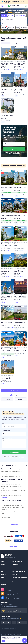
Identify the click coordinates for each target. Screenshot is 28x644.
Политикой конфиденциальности (13, 153)
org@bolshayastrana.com (12, 606)
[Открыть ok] (14, 622)
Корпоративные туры (17, 561)
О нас (2, 567)
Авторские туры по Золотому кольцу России (11, 471)
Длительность (24, 27)
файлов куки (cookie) (14, 638)
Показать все (4, 497)
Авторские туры (21, 15)
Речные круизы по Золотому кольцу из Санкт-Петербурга (12, 487)
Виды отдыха (11, 27)
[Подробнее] (13, 594)
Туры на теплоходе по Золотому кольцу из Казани (13, 490)
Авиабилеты (15, 564)
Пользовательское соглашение (8, 628)
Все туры (4, 27)
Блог (2, 571)
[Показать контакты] (26, 6)
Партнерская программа (18, 567)
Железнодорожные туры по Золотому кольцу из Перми (12, 512)
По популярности (6, 43)
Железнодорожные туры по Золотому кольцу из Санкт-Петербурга (12, 516)
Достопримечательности (18, 581)
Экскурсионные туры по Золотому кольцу (11, 476)
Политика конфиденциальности (8, 630)
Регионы (3, 564)
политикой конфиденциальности (16, 457)
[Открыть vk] (8, 622)
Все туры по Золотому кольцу (9, 465)
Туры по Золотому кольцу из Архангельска (11, 495)
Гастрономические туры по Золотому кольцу (11, 505)
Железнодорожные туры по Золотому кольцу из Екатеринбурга (12, 508)
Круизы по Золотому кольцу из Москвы (10, 484)
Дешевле (13, 43)
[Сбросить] (25, 19)
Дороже (18, 43)
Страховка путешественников (19, 577)
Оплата (2, 577)
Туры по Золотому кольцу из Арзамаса (10, 492)
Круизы (11, 15)
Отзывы (3, 581)
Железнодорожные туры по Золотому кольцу (12, 474)
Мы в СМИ (14, 574)
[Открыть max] (24, 622)
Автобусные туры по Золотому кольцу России (12, 503)
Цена (17, 27)
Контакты (3, 574)
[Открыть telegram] (3, 622)
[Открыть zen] (19, 622)
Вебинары (3, 584)
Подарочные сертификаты (18, 571)
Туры (5, 15)
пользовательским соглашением (14, 154)
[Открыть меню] (2, 6)
